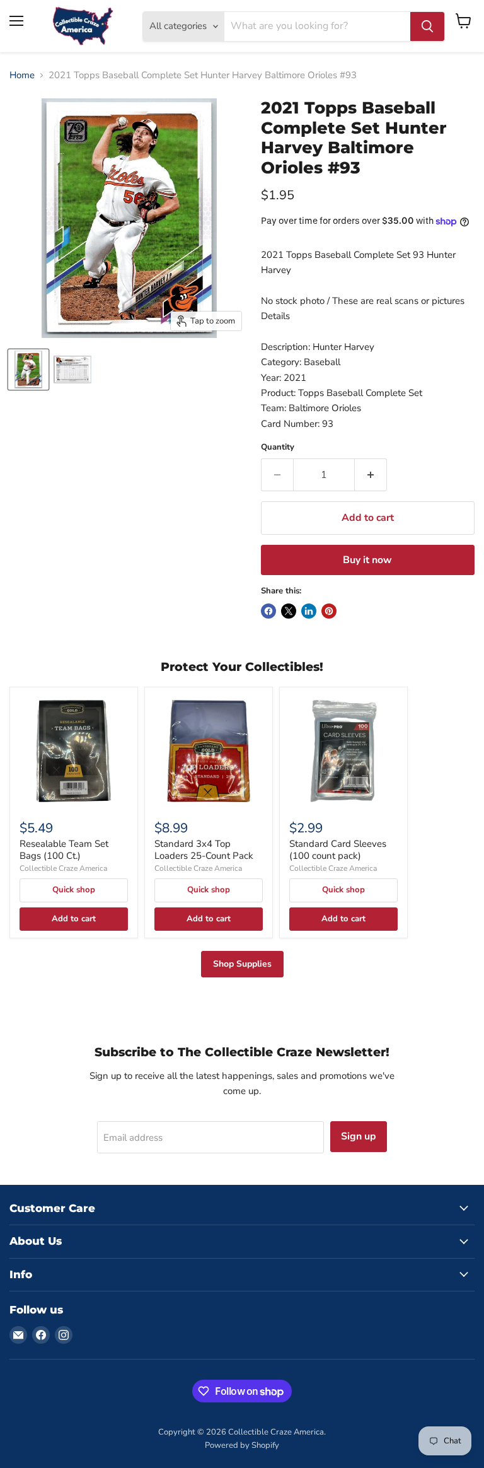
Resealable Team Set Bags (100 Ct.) (64, 850)
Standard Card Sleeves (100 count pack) (337, 850)
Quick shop (73, 889)
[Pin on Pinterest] (329, 611)
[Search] (427, 26)
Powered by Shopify (242, 1445)
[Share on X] (288, 611)
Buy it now (367, 560)
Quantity (277, 447)
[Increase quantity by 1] (371, 474)
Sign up (358, 1136)
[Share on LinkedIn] (308, 611)
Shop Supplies (242, 964)
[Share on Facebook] (268, 611)
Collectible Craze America (63, 868)
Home (22, 75)
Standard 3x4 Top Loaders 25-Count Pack (203, 850)
